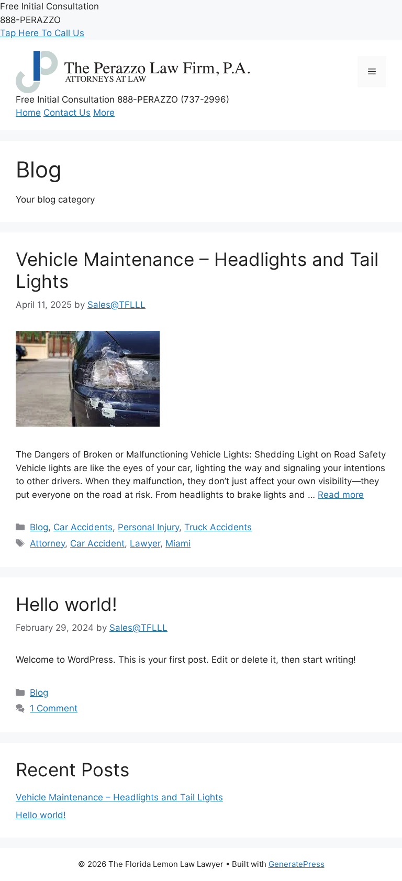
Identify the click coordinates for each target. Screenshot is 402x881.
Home (28, 112)
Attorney (47, 543)
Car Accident (97, 543)
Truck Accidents (218, 527)
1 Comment (53, 708)
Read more (341, 494)
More (104, 112)
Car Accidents (83, 527)
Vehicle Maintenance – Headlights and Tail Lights (119, 797)
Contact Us (67, 112)
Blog (39, 527)
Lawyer (145, 543)
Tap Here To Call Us (42, 33)
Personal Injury (148, 527)
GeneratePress (297, 864)
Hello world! (66, 604)
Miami (178, 543)
